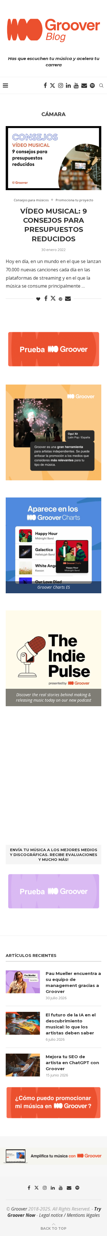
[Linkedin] (68, 85)
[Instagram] (60, 85)
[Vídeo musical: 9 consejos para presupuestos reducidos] (53, 158)
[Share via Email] (68, 299)
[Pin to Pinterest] (60, 299)
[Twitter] (52, 85)
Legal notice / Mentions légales (69, 1215)
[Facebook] (45, 85)
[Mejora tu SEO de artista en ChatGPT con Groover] (23, 1065)
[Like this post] (38, 299)
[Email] (84, 85)
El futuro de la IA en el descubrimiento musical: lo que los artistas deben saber (71, 1024)
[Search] (101, 85)
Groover (19, 1209)
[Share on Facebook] (45, 299)
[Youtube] (76, 85)
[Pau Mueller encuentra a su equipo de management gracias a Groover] (23, 981)
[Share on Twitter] (53, 298)
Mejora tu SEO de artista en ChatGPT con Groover (72, 1062)
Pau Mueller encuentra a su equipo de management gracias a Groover (73, 982)
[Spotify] (92, 85)
